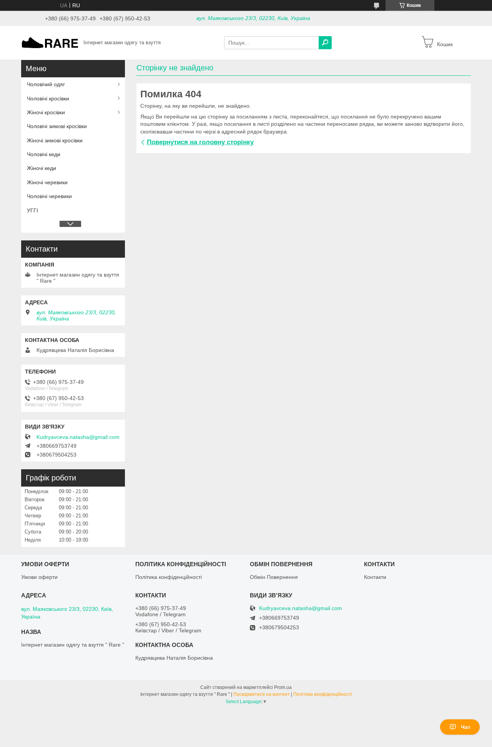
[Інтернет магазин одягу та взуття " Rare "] (50, 42)
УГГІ (32, 210)
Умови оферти (39, 577)
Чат (465, 727)
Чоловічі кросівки (48, 98)
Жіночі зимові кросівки (55, 140)
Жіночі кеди (41, 168)
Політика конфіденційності (168, 577)
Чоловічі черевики (49, 196)
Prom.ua (283, 687)
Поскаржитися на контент (261, 694)
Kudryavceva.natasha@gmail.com (78, 437)
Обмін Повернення (274, 577)
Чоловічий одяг (46, 84)
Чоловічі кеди (43, 154)
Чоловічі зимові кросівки (57, 126)
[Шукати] (325, 42)
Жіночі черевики (47, 182)
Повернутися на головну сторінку (200, 142)
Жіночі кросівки (46, 112)
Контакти (375, 577)
